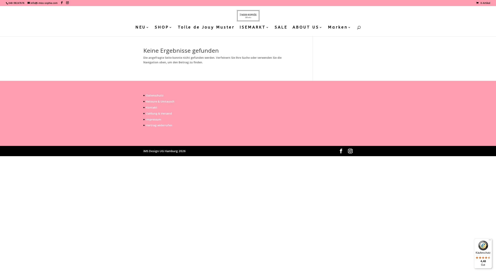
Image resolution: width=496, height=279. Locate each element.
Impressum (153, 119)
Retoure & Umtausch (160, 101)
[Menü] (489, 241)
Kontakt (151, 107)
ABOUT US (306, 27)
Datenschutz (155, 95)
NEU (140, 27)
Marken (338, 27)
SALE (281, 27)
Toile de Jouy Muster (206, 27)
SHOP (162, 27)
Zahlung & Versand (159, 113)
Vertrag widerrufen (159, 125)
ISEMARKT (253, 27)
